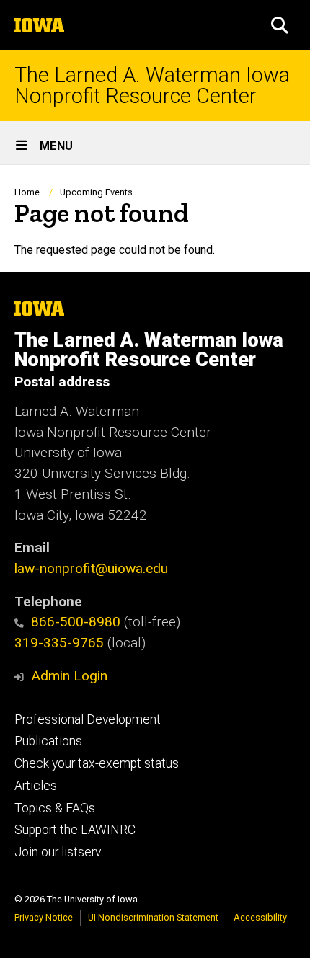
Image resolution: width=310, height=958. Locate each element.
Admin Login (69, 676)
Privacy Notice (43, 917)
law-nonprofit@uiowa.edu (91, 568)
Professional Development (87, 719)
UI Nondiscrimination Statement (153, 917)
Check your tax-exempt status (96, 763)
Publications (48, 741)
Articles (35, 786)
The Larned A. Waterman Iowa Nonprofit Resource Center (152, 86)
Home (27, 192)
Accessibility (260, 917)
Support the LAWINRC (75, 829)
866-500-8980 (75, 621)
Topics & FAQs (54, 808)
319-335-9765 (59, 642)
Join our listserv (57, 852)
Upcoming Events (96, 192)
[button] (279, 25)
